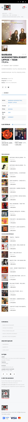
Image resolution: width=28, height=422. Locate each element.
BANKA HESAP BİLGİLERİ (8, 325)
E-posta (8, 87)
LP (8, 106)
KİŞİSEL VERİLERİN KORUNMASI (10, 333)
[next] (25, 55)
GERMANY (10, 117)
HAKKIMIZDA (5, 344)
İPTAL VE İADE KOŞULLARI (8, 330)
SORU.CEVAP (6, 350)
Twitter (5, 87)
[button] (3, 7)
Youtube (10, 374)
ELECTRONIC (9, 80)
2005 (9, 112)
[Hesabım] (19, 7)
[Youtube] (23, 2)
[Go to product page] (7, 134)
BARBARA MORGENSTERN (15, 100)
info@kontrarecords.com (7, 367)
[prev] (23, 55)
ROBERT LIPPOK (12, 102)
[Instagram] (25, 2)
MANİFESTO (5, 347)
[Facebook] (18, 2)
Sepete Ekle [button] (10, 130)
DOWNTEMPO (14, 82)
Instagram (14, 374)
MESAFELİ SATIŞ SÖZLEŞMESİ (9, 336)
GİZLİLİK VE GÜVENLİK (8, 328)
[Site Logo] (7, 7)
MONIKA (10, 109)
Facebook (3, 87)
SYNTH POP (8, 82)
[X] (21, 2)
